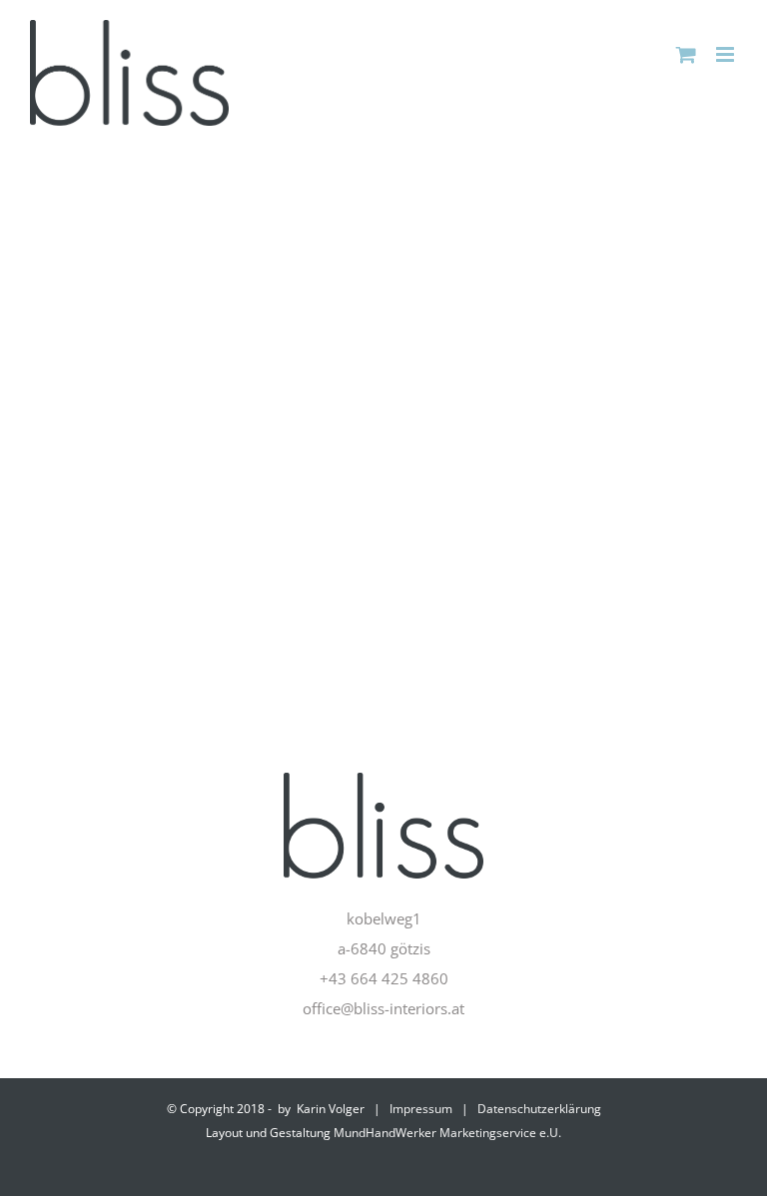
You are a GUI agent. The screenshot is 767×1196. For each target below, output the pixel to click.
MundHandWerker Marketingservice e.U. (447, 1132)
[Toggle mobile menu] (726, 54)
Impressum (420, 1108)
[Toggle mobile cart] (686, 54)
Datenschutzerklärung (539, 1108)
